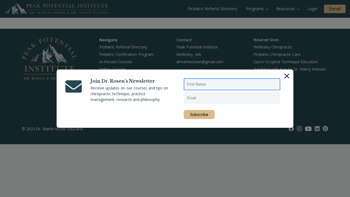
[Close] (287, 76)
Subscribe (199, 114)
